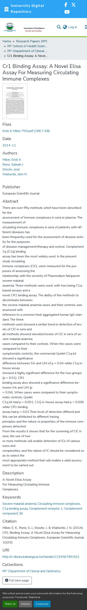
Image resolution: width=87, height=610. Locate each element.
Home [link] (6, 41)
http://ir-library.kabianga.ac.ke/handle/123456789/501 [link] (41, 557)
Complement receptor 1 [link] (46, 508)
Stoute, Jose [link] (11, 169)
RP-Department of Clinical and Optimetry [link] (27, 51)
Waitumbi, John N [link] (14, 174)
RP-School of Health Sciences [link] (27, 46)
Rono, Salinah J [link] (12, 164)
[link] (43, 131)
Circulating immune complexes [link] (59, 504)
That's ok (10, 604)
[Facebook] (65, 5)
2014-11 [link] (9, 145)
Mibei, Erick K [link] (11, 159)
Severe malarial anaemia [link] (19, 504)
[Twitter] (73, 5)
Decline (25, 604)
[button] (27, 27)
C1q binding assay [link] (15, 508)
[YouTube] (67, 12)
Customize (42, 604)
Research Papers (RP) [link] (31, 41)
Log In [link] (72, 27)
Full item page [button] (18, 580)
